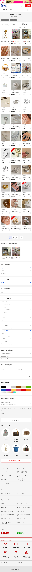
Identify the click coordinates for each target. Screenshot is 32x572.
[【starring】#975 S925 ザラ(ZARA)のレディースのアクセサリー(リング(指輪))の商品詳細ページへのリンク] (5, 169)
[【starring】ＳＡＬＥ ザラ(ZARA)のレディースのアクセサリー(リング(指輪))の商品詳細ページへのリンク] (26, 119)
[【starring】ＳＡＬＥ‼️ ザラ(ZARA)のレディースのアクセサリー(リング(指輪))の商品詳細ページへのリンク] (5, 85)
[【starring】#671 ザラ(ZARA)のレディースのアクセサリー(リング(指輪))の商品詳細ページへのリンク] (16, 169)
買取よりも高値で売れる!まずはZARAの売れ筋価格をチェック (9, 403)
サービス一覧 (4, 562)
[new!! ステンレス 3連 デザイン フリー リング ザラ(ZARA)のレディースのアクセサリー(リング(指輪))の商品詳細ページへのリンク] (5, 51)
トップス (4, 307)
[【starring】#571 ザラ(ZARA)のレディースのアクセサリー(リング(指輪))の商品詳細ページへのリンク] (16, 186)
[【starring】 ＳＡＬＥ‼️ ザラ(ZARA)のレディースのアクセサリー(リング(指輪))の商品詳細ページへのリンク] (16, 136)
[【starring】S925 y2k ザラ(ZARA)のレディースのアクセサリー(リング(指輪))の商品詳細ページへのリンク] (16, 51)
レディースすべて (6, 304)
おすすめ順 (11, 24)
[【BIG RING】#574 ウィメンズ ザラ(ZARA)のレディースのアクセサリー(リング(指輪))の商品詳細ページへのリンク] (26, 220)
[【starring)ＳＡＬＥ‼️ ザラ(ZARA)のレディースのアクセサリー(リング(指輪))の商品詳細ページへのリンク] (16, 102)
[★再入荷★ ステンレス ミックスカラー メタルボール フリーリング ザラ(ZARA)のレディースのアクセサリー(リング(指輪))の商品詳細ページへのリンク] (16, 220)
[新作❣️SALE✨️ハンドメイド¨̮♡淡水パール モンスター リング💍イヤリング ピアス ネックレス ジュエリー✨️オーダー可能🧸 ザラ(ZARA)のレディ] (16, 34)
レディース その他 (6, 336)
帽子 (3, 333)
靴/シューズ (4, 323)
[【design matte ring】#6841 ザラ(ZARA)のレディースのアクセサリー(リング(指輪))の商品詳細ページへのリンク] (5, 186)
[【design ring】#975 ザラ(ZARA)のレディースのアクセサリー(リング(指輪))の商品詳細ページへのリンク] (26, 153)
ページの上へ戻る (16, 420)
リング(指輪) (12, 19)
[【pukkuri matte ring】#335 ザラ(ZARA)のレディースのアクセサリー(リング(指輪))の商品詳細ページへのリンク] (26, 169)
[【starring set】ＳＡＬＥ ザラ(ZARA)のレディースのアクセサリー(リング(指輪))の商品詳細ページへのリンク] (26, 136)
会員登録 (27, 6)
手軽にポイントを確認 (27, 557)
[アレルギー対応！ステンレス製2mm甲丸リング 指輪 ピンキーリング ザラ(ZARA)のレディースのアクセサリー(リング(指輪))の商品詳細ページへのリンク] (16, 68)
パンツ (3, 315)
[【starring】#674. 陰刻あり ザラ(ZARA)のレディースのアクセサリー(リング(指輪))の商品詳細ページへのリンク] (26, 186)
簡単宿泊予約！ (27, 548)
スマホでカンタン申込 (5, 557)
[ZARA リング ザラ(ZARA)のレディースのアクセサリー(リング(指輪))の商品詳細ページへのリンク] (26, 68)
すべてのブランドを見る (16, 461)
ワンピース (4, 312)
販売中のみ (5, 24)
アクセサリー (5, 325)
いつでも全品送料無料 (16, 548)
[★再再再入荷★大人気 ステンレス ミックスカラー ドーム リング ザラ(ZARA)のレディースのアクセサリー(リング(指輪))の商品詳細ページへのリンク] (26, 51)
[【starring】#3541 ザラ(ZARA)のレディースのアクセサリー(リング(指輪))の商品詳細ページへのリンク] (16, 203)
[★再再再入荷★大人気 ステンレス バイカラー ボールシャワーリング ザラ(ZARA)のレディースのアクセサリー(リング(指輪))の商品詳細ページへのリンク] (5, 68)
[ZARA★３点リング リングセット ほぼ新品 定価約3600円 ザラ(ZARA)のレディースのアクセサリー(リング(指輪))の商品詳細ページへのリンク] (5, 34)
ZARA (2, 282)
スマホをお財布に (16, 557)
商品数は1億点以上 (5, 548)
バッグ (3, 320)
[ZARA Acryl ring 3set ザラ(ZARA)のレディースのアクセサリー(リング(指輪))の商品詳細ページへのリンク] (16, 153)
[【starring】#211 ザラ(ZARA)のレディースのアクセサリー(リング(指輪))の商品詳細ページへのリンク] (5, 203)
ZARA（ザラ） (4, 19)
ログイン (21, 6)
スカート (4, 317)
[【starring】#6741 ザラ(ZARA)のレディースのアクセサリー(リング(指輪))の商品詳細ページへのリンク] (26, 203)
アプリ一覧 (19, 562)
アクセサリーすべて (8, 328)
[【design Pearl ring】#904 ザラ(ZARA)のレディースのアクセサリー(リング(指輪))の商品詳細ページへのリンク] (5, 220)
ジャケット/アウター (6, 309)
